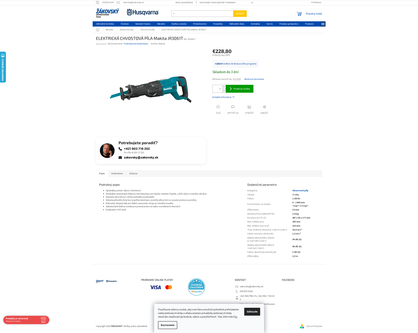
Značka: (157, 43)
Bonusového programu (245, 63)
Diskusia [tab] (133, 173)
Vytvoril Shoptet (314, 326)
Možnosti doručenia (254, 79)
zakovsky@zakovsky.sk (141, 157)
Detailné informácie (221, 97)
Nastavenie (167, 325)
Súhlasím (252, 311)
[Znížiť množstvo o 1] (224, 91)
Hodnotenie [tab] (117, 173)
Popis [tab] (102, 173)
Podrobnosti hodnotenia (136, 43)
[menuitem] (105, 24)
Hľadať (240, 13)
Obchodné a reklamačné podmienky (218, 2)
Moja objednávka (184, 2)
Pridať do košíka (242, 88)
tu (236, 317)
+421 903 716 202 (137, 148)
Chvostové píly (300, 190)
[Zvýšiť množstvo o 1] (224, 87)
